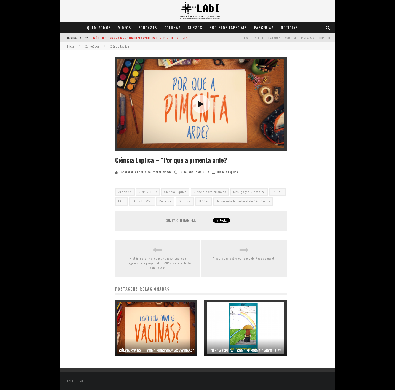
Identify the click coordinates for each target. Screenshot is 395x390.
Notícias (289, 27)
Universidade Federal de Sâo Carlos (243, 201)
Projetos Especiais (228, 27)
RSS (246, 38)
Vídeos (124, 27)
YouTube (290, 38)
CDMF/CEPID (148, 192)
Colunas (172, 27)
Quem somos (99, 27)
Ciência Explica (227, 171)
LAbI (121, 201)
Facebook (274, 38)
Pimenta (165, 201)
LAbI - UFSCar (142, 201)
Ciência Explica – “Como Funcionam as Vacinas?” (156, 350)
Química (185, 201)
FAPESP (277, 192)
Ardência (125, 192)
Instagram (308, 38)
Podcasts (147, 27)
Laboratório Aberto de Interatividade (146, 171)
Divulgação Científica (249, 192)
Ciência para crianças (210, 192)
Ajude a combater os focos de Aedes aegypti (244, 258)
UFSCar (203, 201)
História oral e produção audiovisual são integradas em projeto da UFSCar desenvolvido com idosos (158, 263)
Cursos (195, 27)
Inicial (71, 46)
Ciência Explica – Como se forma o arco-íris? (245, 350)
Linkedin (324, 38)
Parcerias (264, 27)
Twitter (258, 38)
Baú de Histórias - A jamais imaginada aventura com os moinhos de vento (142, 38)
